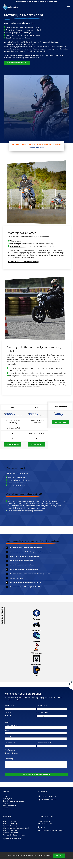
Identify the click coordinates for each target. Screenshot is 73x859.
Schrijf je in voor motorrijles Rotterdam (23, 261)
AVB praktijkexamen (18, 244)
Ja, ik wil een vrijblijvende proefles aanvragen (36, 774)
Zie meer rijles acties (36, 148)
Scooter (16, 753)
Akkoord (58, 855)
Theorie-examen (16, 241)
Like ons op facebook (48, 796)
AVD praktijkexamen (18, 246)
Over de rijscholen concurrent (13, 801)
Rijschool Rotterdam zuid (12, 839)
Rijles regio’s (7, 799)
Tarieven (6, 803)
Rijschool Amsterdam (10, 833)
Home (5, 796)
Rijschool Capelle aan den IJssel (14, 835)
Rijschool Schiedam (10, 830)
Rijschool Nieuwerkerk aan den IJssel (16, 828)
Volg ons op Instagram (49, 799)
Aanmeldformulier (9, 806)
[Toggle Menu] (68, 7)
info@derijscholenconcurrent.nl (27, 1)
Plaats (7, 731)
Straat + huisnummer (11, 725)
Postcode (8, 736)
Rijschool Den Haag (10, 824)
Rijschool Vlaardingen (10, 826)
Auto (8, 753)
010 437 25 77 (44, 1)
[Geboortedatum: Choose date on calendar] (37, 718)
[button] (25, 548)
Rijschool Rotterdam (10, 821)
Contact (5, 808)
